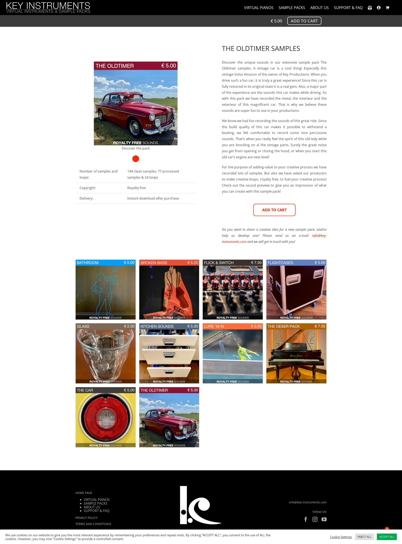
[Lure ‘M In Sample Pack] (117, 525)
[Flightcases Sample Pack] (245, 350)
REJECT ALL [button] (364, 537)
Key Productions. (296, 74)
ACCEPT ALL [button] (386, 537)
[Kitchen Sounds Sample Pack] (245, 437)
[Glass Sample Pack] (117, 437)
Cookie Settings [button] (341, 537)
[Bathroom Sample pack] (117, 262)
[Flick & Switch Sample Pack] (117, 350)
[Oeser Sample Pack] (245, 525)
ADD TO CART (304, 21)
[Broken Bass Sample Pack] (245, 262)
